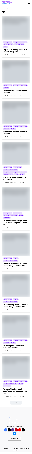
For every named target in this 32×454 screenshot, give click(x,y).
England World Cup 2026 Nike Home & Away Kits (15, 51)
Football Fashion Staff (10, 55)
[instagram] (12, 429)
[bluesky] (14, 433)
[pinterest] (16, 429)
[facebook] (5, 429)
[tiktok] (23, 429)
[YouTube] (19, 429)
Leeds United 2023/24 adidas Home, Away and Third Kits (15, 265)
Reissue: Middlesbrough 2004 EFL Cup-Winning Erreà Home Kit (15, 223)
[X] (9, 429)
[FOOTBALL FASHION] (7, 3)
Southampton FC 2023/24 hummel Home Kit (13, 347)
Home (3, 8)
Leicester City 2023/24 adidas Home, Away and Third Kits (15, 306)
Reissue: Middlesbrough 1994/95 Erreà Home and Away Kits (15, 391)
